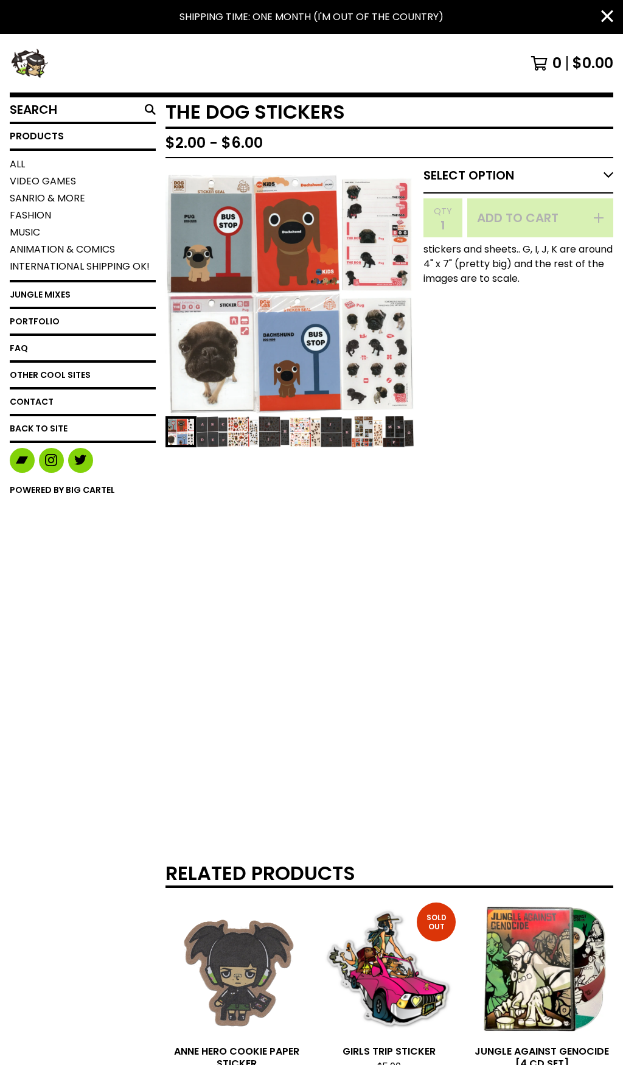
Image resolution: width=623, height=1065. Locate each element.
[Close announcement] (607, 17)
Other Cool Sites (50, 375)
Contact (32, 402)
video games (43, 181)
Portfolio (35, 321)
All (17, 164)
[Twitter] (80, 460)
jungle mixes (40, 294)
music (25, 232)
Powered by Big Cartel (62, 490)
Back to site (39, 428)
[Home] (29, 63)
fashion (30, 215)
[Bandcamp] (22, 460)
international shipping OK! (80, 266)
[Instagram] (51, 460)
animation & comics (62, 249)
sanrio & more (47, 198)
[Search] (150, 109)
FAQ (19, 348)
